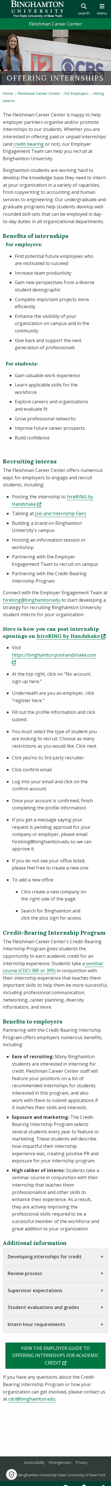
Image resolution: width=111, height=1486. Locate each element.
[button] (11, 1474)
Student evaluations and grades (43, 1307)
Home (8, 93)
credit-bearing (28, 144)
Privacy (81, 1462)
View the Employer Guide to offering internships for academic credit (59, 1355)
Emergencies (60, 1462)
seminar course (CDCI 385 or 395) (53, 967)
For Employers (77, 93)
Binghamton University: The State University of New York (37, 9)
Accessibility (34, 1462)
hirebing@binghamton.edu (31, 600)
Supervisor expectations (35, 1290)
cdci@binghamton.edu (31, 1399)
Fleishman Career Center (55, 24)
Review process (25, 1273)
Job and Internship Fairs (60, 513)
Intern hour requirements (36, 1324)
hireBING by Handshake (71, 636)
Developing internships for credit (45, 1256)
